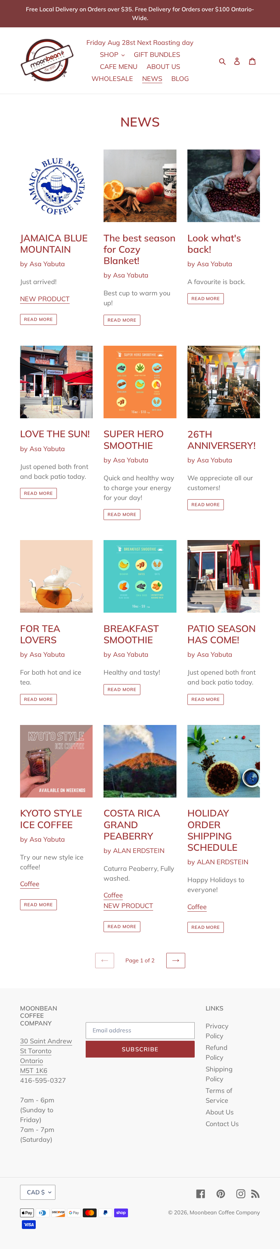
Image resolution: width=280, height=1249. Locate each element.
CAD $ (36, 1192)
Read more (38, 319)
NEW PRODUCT (45, 299)
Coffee (29, 884)
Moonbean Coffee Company (225, 1212)
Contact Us (222, 1124)
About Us (220, 1112)
